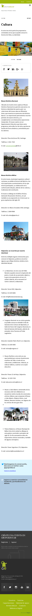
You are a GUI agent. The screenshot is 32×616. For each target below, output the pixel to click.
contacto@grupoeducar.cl (10, 579)
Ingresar (13, 542)
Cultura (14, 10)
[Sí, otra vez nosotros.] (26, 610)
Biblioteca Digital (16, 608)
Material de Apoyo (22, 603)
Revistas (10, 10)
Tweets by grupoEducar (10, 471)
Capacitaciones (8, 603)
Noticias (20, 600)
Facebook (7, 481)
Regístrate (4, 542)
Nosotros (12, 600)
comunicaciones (11, 146)
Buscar (22, 1)
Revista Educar (11, 606)
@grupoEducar (9, 468)
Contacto (29, 1)
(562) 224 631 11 (9, 577)
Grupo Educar (4, 10)
